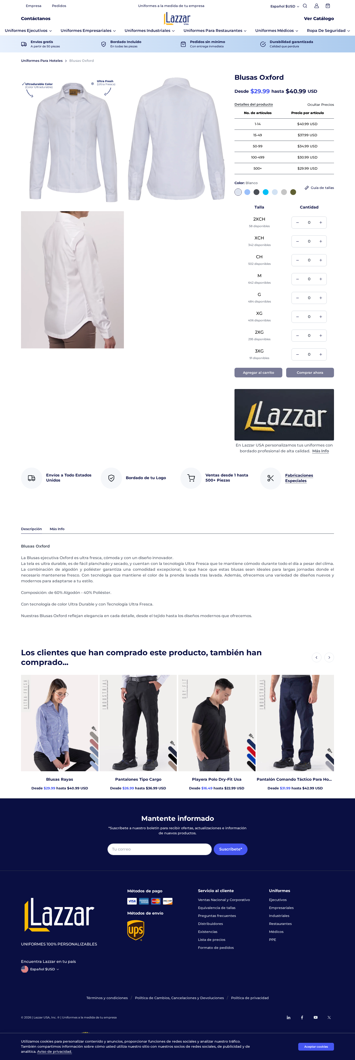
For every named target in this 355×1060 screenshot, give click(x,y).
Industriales (279, 916)
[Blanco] (238, 192)
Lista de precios (211, 939)
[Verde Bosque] (293, 192)
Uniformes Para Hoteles (42, 60)
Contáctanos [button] (35, 18)
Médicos (276, 932)
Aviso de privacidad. (54, 1051)
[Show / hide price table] (320, 104)
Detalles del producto (253, 104)
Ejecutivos (278, 900)
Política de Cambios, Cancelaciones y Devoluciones (179, 998)
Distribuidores (210, 924)
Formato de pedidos (216, 947)
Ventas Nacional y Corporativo (224, 900)
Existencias (207, 932)
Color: (246, 183)
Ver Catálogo (319, 18)
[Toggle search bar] (305, 6)
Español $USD (42, 969)
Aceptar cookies (316, 1046)
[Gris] (284, 192)
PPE (272, 939)
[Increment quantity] (321, 222)
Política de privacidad (250, 998)
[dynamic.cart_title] (328, 6)
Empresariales (281, 908)
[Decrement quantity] (297, 222)
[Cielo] (274, 192)
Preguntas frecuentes (217, 916)
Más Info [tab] (57, 529)
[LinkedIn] (288, 1017)
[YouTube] (315, 1017)
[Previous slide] (316, 657)
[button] (28, 31)
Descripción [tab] (31, 529)
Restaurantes (280, 924)
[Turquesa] (265, 192)
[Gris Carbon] (256, 192)
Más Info (320, 451)
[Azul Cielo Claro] (247, 192)
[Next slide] (329, 657)
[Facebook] (302, 1017)
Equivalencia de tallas (216, 908)
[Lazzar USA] (177, 18)
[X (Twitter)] (329, 1017)
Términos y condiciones (107, 998)
